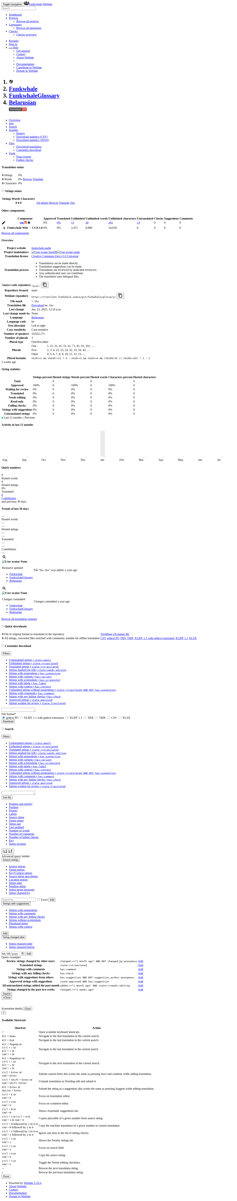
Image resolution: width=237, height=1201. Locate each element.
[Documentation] (2, 191)
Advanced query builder (15, 856)
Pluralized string (18, 923)
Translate (38, 179)
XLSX (193, 638)
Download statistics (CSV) (32, 136)
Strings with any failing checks (27, 916)
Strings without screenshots (25, 920)
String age (15, 823)
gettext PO (113, 638)
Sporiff (52, 252)
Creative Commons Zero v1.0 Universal (54, 256)
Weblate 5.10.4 (32, 1183)
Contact (20, 54)
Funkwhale (23, 88)
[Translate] (3, 223)
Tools (12, 153)
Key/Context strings (20, 873)
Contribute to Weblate (29, 67)
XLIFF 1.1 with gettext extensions (154, 638)
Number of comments (21, 833)
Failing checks (24, 160)
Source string (16, 817)
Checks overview (26, 34)
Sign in (13, 44)
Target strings (17, 869)
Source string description (23, 876)
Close (28, 1008)
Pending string (17, 886)
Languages (15, 24)
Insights (13, 130)
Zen (72, 202)
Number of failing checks (24, 837)
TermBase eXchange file (114, 634)
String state (15, 883)
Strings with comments (22, 913)
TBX (123, 638)
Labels (13, 813)
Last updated (16, 827)
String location (17, 843)
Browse (27, 179)
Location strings (18, 879)
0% (59, 222)
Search (13, 126)
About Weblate (25, 57)
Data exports (23, 156)
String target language (21, 889)
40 (87, 222)
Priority (13, 810)
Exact (44, 899)
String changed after (20, 943)
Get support (23, 50)
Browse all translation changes (19, 619)
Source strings (17, 866)
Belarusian (22, 102)
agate (76, 252)
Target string (16, 820)
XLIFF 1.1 (181, 638)
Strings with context (20, 926)
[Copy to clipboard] (45, 285)
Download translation (28, 146)
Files (11, 143)
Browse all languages (28, 28)
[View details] (4, 558)
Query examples (11, 957)
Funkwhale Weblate (40, 4)
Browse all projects (27, 21)
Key (11, 840)
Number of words (19, 830)
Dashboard (15, 14)
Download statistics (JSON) (32, 140)
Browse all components (15, 233)
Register (14, 40)
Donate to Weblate (27, 70)
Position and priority (21, 804)
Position (13, 807)
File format (8, 714)
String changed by (19, 893)
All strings (42, 202)
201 (111, 222)
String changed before (22, 947)
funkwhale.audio (41, 248)
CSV (103, 638)
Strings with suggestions (23, 910)
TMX (130, 638)
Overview (15, 120)
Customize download (28, 150)
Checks (13, 31)
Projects (13, 18)
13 (72, 222)
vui (22, 222)
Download (37, 305)
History (20, 133)
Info (11, 123)
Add (52, 899)
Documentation (25, 64)
